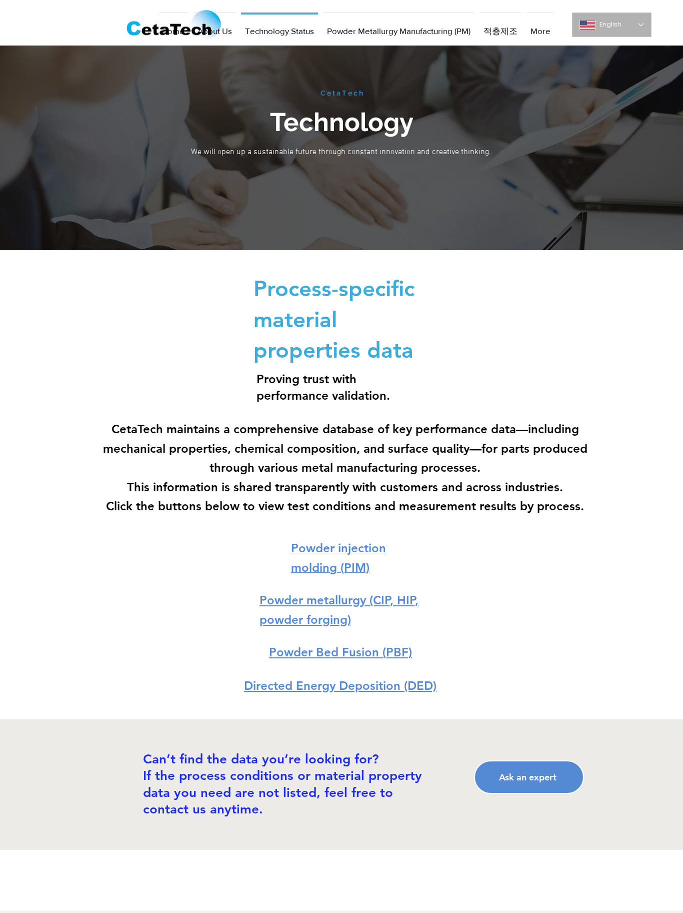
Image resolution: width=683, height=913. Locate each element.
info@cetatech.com (457, 895)
